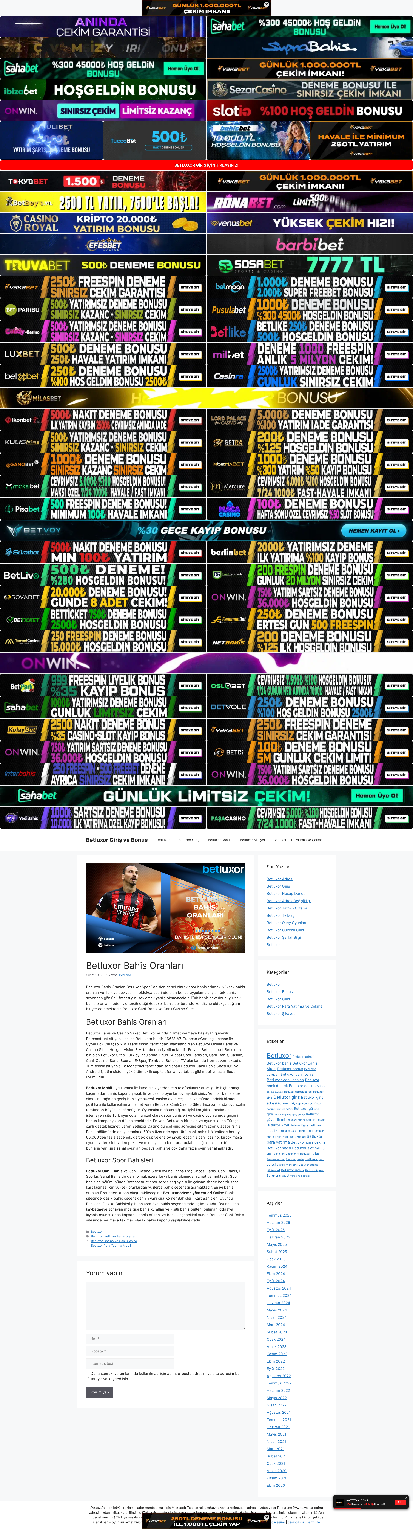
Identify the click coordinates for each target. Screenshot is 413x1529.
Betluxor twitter (276, 1159)
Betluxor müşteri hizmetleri (294, 1130)
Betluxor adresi (303, 1057)
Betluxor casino (302, 1085)
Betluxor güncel (311, 1103)
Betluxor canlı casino (285, 1080)
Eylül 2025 (276, 1230)
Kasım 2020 (277, 1478)
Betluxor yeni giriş (287, 1164)
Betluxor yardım (295, 1159)
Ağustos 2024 (279, 1288)
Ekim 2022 (276, 1361)
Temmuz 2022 (279, 1383)
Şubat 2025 (277, 1252)
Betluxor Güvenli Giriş (285, 930)
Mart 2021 (275, 1449)
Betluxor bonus (290, 1069)
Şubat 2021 (277, 1456)
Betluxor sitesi (279, 1148)
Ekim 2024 (276, 1274)
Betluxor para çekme (308, 1142)
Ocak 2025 (276, 1259)
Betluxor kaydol (316, 1119)
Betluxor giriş (287, 1097)
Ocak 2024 (276, 1339)
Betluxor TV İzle (309, 1153)
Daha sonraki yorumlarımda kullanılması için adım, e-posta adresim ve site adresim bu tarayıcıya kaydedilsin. (165, 1376)
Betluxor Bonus (219, 840)
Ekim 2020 (276, 1485)
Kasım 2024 (277, 1266)
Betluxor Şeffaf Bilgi (284, 937)
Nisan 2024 (277, 1317)
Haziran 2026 (278, 1222)
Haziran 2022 (278, 1390)
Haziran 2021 (278, 1427)
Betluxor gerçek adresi (298, 1091)
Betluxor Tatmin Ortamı (287, 908)
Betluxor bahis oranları (120, 1236)
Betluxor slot (303, 1148)
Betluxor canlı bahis (297, 1074)
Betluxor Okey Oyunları (286, 923)
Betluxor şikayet (278, 1175)
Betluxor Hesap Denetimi (288, 893)
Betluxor (163, 840)
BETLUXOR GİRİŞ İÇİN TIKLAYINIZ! (206, 165)
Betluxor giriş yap (289, 1103)
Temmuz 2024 (279, 1295)
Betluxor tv (292, 1153)
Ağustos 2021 (278, 1412)
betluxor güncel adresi (280, 1108)
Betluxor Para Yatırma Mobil (111, 1245)
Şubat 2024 (277, 1332)
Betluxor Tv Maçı (281, 915)
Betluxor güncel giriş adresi (290, 1114)
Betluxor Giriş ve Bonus (117, 840)
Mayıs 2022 (277, 1398)
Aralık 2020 (277, 1471)
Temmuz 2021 (279, 1420)
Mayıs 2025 (277, 1244)
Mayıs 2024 (277, 1310)
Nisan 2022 (277, 1405)
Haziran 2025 (278, 1237)
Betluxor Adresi (280, 879)
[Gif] (206, 398)
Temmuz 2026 (279, 1215)
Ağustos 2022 (279, 1376)
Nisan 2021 (276, 1441)
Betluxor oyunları (294, 1136)
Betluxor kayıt (278, 1125)
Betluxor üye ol (314, 1170)
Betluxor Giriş (188, 840)
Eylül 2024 (276, 1281)
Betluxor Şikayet (252, 840)
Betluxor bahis (279, 1063)
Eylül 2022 (276, 1368)
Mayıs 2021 (276, 1434)
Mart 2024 (276, 1325)
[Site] (103, 287)
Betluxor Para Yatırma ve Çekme (298, 840)
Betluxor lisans (299, 1125)
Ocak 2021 (276, 1463)
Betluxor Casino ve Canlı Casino (114, 1241)
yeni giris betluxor (300, 1175)
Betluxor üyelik (292, 1170)
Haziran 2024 (278, 1303)
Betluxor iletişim (295, 1119)
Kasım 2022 (277, 1354)
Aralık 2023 (277, 1347)
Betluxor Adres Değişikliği (289, 901)
